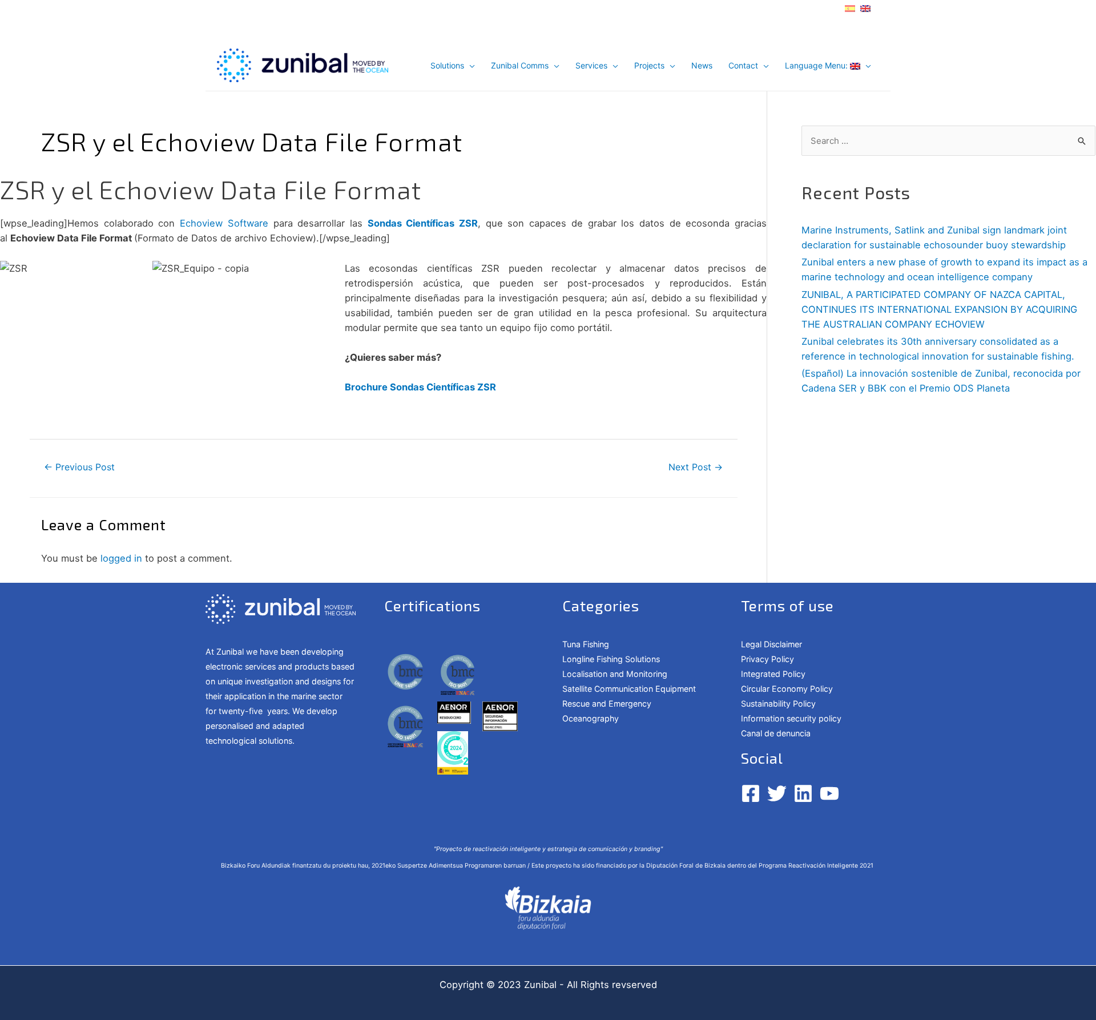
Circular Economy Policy (787, 689)
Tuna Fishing (585, 644)
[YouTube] (829, 793)
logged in (121, 558)
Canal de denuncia (776, 733)
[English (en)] (865, 7)
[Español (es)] (850, 7)
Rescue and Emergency (606, 703)
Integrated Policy (773, 674)
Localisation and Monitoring (614, 674)
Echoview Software (224, 223)
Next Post (695, 467)
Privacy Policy (767, 659)
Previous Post (79, 467)
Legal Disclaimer (771, 644)
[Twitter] (777, 793)
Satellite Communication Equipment (629, 689)
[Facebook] (750, 793)
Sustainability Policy (778, 703)
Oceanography (590, 718)
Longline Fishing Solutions (611, 659)
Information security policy (791, 718)
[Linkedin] (803, 793)
